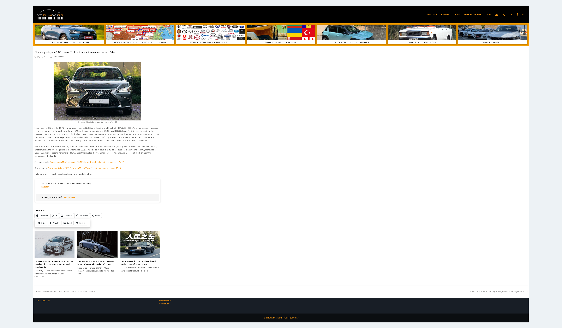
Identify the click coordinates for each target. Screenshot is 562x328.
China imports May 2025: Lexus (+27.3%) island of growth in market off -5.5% (95, 263)
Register (45, 186)
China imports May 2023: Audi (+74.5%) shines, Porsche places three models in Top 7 (86, 162)
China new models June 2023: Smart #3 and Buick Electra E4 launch (65, 291)
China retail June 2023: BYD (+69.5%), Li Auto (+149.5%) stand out (498, 291)
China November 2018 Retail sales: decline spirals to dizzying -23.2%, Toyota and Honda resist (54, 264)
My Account (164, 303)
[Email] (496, 14)
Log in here (69, 197)
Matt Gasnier (58, 56)
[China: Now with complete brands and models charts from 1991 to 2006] (140, 244)
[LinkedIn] (511, 14)
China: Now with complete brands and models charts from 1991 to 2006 (138, 263)
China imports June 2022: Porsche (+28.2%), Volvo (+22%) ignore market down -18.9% (84, 168)
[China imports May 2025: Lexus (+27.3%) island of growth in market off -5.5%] (97, 244)
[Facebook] (517, 14)
